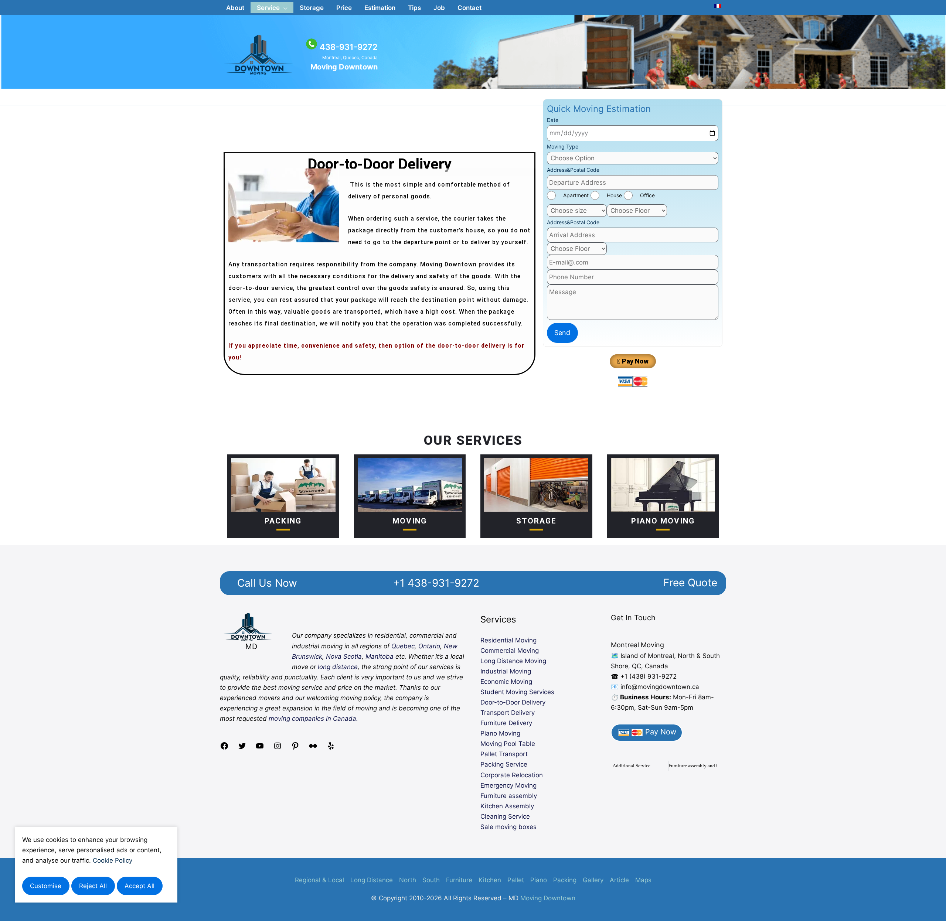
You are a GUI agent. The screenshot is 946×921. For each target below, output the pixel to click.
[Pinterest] (295, 748)
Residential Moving (508, 640)
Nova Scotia (344, 656)
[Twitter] (242, 748)
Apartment (576, 195)
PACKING (283, 520)
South (431, 880)
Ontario (429, 646)
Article (619, 880)
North (407, 880)
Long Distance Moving (513, 661)
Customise (45, 886)
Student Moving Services (517, 692)
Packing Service (503, 764)
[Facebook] (224, 748)
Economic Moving (506, 681)
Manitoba (379, 656)
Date (552, 120)
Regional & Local (319, 880)
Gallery (593, 880)
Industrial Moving (505, 671)
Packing (564, 880)
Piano (538, 880)
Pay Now (659, 731)
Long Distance (371, 880)
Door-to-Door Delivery (512, 702)
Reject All (93, 886)
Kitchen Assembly (507, 806)
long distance (338, 667)
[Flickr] (313, 748)
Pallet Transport (504, 754)
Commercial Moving (509, 650)
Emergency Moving (508, 785)
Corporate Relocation (511, 775)
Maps (643, 880)
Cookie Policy (112, 860)
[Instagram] (277, 748)
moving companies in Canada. (313, 718)
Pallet (515, 880)
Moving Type (562, 146)
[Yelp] (330, 748)
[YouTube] (259, 748)
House (614, 195)
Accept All (139, 886)
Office (647, 195)
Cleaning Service (505, 816)
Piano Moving (663, 520)
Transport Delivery (507, 712)
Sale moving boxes (508, 826)
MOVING (409, 520)
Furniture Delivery (506, 723)
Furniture (459, 880)
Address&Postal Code (573, 170)
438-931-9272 (349, 47)
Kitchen (490, 880)
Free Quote (690, 582)
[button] (272, 7)
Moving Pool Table (507, 743)
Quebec (403, 646)
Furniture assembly (508, 795)
